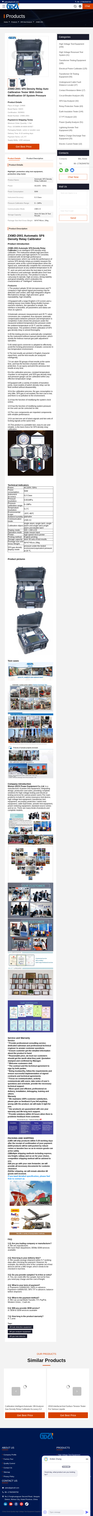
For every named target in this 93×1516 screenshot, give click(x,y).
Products (14, 22)
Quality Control (9, 1463)
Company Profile (10, 1455)
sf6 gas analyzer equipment (20, 1332)
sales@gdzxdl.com (11, 2)
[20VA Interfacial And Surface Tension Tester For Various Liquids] (25, 1387)
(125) (73, 69)
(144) (71, 112)
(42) (69, 101)
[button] (16, 1391)
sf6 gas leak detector (17, 1336)
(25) (72, 137)
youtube (11, 1504)
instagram (21, 1504)
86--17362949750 (84, 2)
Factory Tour (8, 1459)
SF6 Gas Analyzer (26, 22)
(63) (71, 106)
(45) (71, 96)
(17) (72, 90)
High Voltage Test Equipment (69, 1455)
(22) (68, 117)
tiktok (27, 1504)
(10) (70, 144)
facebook (16, 1504)
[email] (72, 170)
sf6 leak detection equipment (20, 1327)
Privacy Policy (9, 1476)
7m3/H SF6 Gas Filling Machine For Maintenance (63, 1407)
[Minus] (86, 1459)
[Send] (87, 1512)
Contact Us (8, 1468)
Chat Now (73, 177)
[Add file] (45, 1512)
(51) (71, 122)
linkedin (5, 1504)
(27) (70, 83)
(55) (69, 75)
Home (6, 22)
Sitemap (7, 1472)
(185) (72, 61)
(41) (71, 53)
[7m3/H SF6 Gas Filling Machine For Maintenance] (68, 1387)
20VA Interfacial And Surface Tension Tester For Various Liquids (24, 1407)
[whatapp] (66, 170)
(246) (71, 45)
